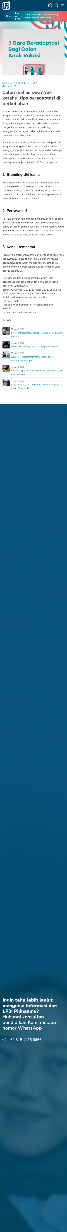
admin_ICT (11, 86)
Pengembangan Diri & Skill (32, 293)
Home (9, 16)
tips (45, 297)
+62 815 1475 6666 (24, 1039)
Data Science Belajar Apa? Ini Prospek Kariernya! (34, 346)
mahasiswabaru (33, 297)
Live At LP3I (17, 16)
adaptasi (51, 293)
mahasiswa (17, 297)
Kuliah (6, 297)
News (12, 293)
